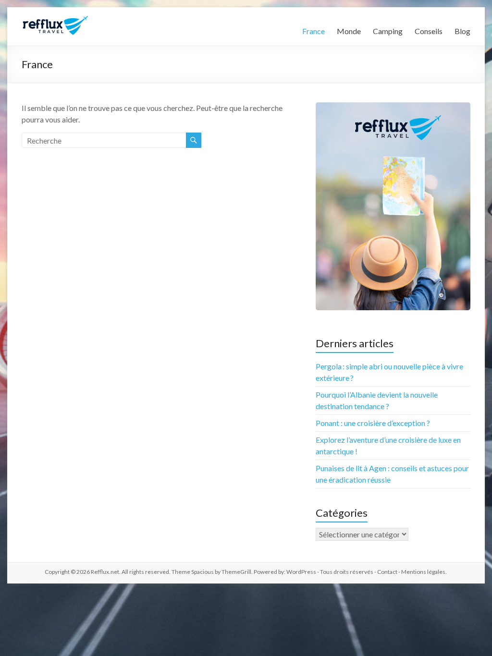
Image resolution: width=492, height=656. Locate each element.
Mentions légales (423, 571)
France (313, 31)
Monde (349, 31)
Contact (387, 571)
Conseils (429, 31)
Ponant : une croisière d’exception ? (373, 422)
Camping (388, 31)
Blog (462, 31)
